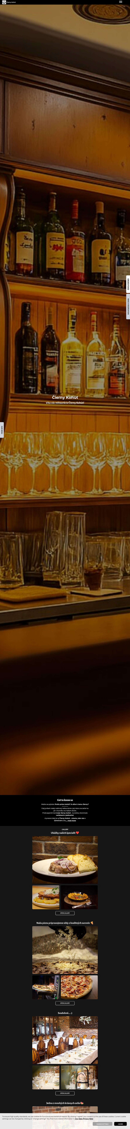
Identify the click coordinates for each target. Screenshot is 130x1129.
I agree (120, 1124)
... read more (71, 821)
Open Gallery (65, 913)
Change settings (102, 1124)
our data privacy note (84, 1119)
